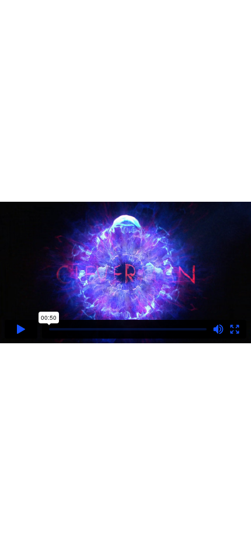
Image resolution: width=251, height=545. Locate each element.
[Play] (21, 329)
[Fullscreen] (235, 329)
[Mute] (218, 329)
